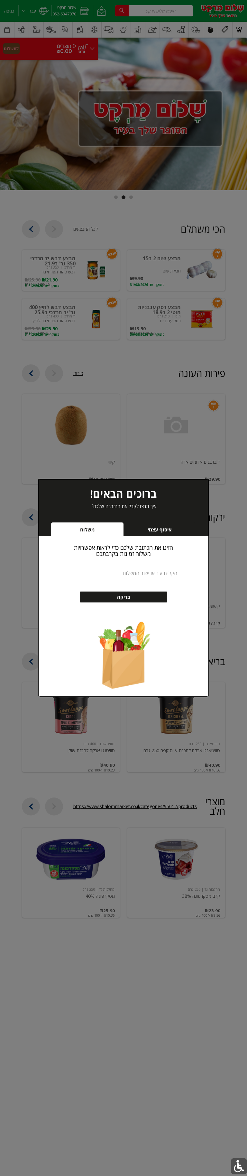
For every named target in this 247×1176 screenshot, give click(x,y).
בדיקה (123, 597)
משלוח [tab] (87, 530)
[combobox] (123, 573)
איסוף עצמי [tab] (150, 531)
